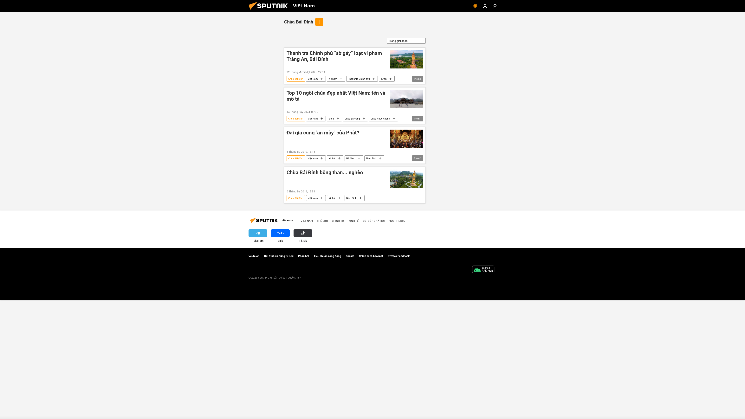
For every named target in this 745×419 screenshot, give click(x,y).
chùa (331, 118)
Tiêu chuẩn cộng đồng (327, 256)
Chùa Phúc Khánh (380, 118)
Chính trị (338, 220)
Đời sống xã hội (373, 220)
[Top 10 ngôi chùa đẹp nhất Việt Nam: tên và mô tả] (406, 99)
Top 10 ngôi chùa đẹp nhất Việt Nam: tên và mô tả (336, 96)
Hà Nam (350, 158)
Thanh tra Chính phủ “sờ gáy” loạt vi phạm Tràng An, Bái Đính (334, 56)
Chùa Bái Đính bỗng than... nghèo (325, 172)
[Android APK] (483, 270)
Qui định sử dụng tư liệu (279, 256)
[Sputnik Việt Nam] (269, 10)
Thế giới (322, 220)
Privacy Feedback (399, 256)
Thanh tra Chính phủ (359, 78)
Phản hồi (303, 256)
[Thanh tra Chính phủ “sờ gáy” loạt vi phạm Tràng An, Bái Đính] (406, 59)
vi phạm (333, 78)
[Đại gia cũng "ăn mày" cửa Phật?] (406, 139)
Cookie (350, 256)
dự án (384, 78)
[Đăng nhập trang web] (485, 6)
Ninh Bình (371, 158)
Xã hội (332, 158)
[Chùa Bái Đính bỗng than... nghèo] (406, 178)
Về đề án (254, 256)
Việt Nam (313, 78)
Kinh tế (353, 220)
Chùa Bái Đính (298, 22)
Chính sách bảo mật (371, 256)
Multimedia (397, 220)
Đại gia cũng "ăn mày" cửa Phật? (323, 133)
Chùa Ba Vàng (352, 118)
